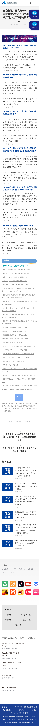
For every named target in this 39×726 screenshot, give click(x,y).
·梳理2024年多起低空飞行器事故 (12, 342)
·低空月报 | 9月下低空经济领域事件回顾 (14, 281)
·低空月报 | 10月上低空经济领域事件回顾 (14, 277)
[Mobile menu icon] (35, 3)
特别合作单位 (26, 615)
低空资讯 (18, 421)
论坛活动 (13, 569)
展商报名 (31, 569)
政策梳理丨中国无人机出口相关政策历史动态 (17, 389)
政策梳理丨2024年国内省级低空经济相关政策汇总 (19, 375)
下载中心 (22, 569)
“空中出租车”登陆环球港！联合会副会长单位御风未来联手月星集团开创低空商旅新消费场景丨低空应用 (25, 500)
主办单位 (8, 615)
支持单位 (18, 625)
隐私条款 (21, 710)
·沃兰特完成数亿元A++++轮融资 (13, 361)
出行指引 (13, 572)
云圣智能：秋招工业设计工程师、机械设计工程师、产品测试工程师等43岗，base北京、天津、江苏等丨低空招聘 (25, 472)
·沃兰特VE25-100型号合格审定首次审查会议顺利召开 (18, 346)
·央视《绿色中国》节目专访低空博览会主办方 (16, 270)
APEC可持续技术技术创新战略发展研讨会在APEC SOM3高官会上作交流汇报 (26, 543)
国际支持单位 (26, 620)
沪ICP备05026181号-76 (21, 713)
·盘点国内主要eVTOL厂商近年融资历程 (14, 331)
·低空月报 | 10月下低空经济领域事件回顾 (16, 273)
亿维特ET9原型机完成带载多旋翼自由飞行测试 (18, 354)
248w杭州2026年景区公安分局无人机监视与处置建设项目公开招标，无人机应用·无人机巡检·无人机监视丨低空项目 (26, 529)
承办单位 (8, 620)
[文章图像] (7, 471)
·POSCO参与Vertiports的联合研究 (14, 350)
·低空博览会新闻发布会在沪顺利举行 (16, 266)
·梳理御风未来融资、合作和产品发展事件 (15, 339)
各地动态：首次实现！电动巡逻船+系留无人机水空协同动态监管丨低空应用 (26, 486)
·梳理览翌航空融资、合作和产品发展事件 (15, 335)
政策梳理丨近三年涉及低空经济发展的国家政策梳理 (19, 385)
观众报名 (5, 572)
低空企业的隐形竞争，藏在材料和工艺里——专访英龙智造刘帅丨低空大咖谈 (25, 514)
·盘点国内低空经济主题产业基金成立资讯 (15, 327)
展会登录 (5, 569)
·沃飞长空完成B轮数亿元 (10, 365)
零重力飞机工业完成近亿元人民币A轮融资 (17, 357)
